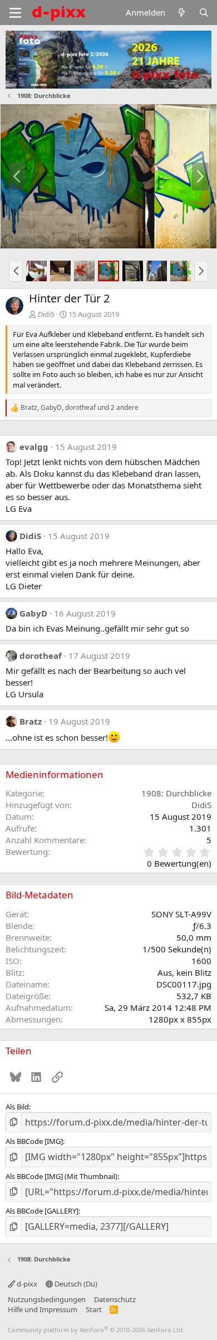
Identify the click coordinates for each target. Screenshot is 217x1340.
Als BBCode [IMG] (34, 1141)
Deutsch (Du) (75, 1284)
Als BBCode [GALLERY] (42, 1211)
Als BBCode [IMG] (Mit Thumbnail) (61, 1176)
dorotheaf (40, 655)
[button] (16, 271)
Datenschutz (115, 1299)
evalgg (33, 446)
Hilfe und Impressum (42, 1309)
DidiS (46, 314)
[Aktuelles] (182, 12)
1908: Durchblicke (176, 793)
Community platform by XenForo (96, 1330)
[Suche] (204, 12)
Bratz (30, 721)
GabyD (33, 613)
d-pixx (26, 1284)
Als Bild (17, 1107)
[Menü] (15, 13)
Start (94, 1309)
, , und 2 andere (80, 407)
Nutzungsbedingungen (47, 1299)
